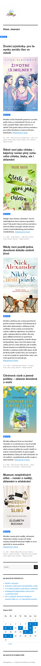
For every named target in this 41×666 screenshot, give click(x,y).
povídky (10, 140)
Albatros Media (14, 552)
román (5, 239)
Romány (17, 237)
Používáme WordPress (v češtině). (24, 662)
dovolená (30, 365)
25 (11, 636)
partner (5, 140)
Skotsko (9, 239)
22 (30, 632)
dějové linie (25, 554)
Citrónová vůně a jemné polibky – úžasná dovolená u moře (20, 378)
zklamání (32, 140)
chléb (22, 237)
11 (10, 628)
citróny (32, 465)
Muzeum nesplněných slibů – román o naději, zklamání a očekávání (17, 478)
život (28, 140)
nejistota (34, 554)
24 (6, 636)
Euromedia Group (24, 138)
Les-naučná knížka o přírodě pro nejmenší (21, 589)
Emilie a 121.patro (11, 583)
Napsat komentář (8, 142)
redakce (24, 140)
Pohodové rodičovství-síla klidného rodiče (21, 586)
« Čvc (10, 644)
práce (14, 140)
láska (32, 138)
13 (20, 628)
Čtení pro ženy (15, 138)
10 (5, 628)
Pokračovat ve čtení (20, 133)
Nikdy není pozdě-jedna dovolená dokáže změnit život (18, 250)
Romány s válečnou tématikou (11, 554)
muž (36, 138)
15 (30, 628)
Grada (12, 237)
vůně (12, 467)
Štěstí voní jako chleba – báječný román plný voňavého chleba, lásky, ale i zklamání (19, 154)
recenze (18, 140)
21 (25, 632)
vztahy (13, 367)
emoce (5, 367)
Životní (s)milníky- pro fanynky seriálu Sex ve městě (19, 49)
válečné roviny (11, 556)
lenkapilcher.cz (8, 662)
